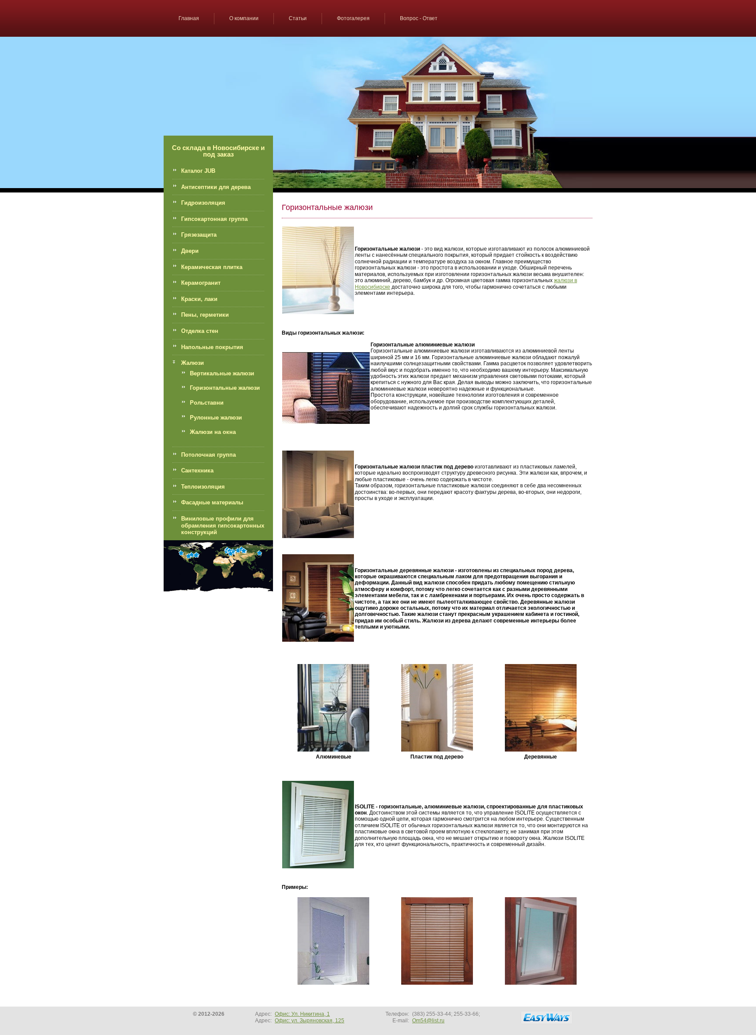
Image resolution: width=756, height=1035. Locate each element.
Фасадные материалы (212, 502)
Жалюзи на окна (213, 432)
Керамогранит (200, 283)
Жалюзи (192, 363)
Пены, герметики (205, 314)
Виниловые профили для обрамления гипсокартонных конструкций (222, 525)
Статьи (298, 18)
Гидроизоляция (203, 202)
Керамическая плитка (211, 267)
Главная (188, 18)
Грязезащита (199, 234)
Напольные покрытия (212, 347)
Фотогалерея (353, 18)
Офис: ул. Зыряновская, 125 (309, 1021)
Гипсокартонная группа (214, 219)
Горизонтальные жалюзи (225, 388)
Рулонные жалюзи (216, 417)
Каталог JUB (198, 171)
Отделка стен (199, 331)
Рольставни (207, 402)
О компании (244, 18)
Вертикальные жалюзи (222, 373)
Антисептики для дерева (216, 187)
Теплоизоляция (203, 486)
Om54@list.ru (428, 1021)
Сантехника (197, 470)
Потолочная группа (208, 454)
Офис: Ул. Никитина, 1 (302, 1014)
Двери (190, 251)
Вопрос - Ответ (419, 18)
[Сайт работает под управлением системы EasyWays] (547, 1017)
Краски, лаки (199, 299)
